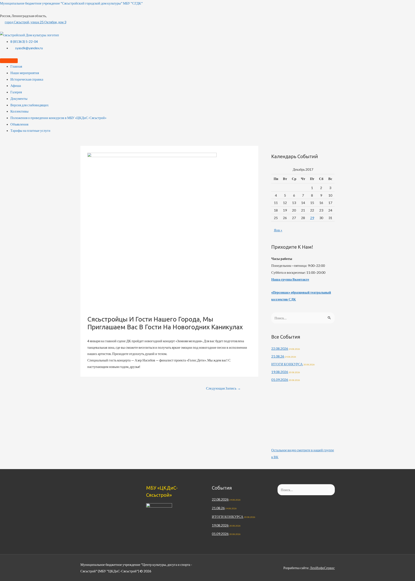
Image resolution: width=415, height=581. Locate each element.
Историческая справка (26, 79)
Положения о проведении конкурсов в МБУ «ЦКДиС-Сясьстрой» (58, 118)
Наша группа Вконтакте (290, 279)
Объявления (19, 124)
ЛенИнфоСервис (322, 568)
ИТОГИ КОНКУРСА (287, 364)
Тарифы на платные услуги (30, 130)
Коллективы (19, 111)
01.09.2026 (279, 379)
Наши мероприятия (24, 73)
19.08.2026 (279, 372)
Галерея (16, 92)
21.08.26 (277, 356)
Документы (18, 98)
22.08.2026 (279, 348)
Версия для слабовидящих (29, 105)
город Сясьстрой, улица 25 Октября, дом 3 (35, 22)
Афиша (15, 85)
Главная (16, 66)
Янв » (278, 230)
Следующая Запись (223, 388)
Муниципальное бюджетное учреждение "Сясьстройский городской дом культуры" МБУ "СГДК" (71, 3)
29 (312, 218)
